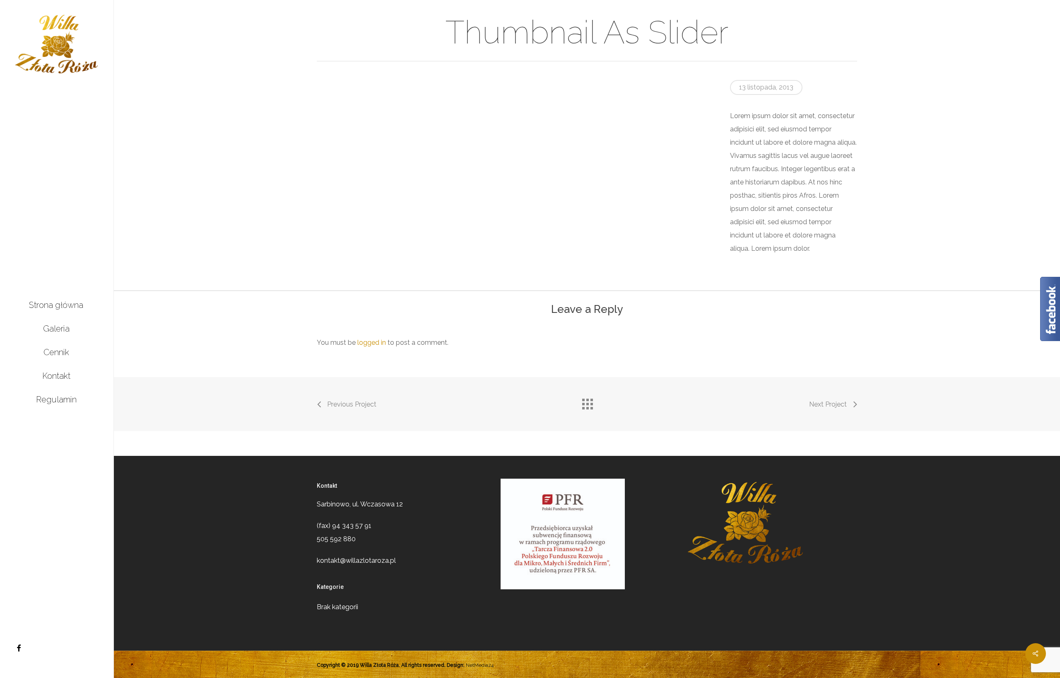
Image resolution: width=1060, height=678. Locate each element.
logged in (371, 342)
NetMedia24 (480, 665)
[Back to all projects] (587, 402)
